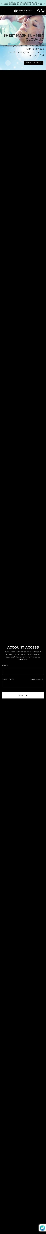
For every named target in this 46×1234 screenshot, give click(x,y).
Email (5, 665)
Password (8, 679)
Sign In (23, 695)
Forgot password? (37, 679)
